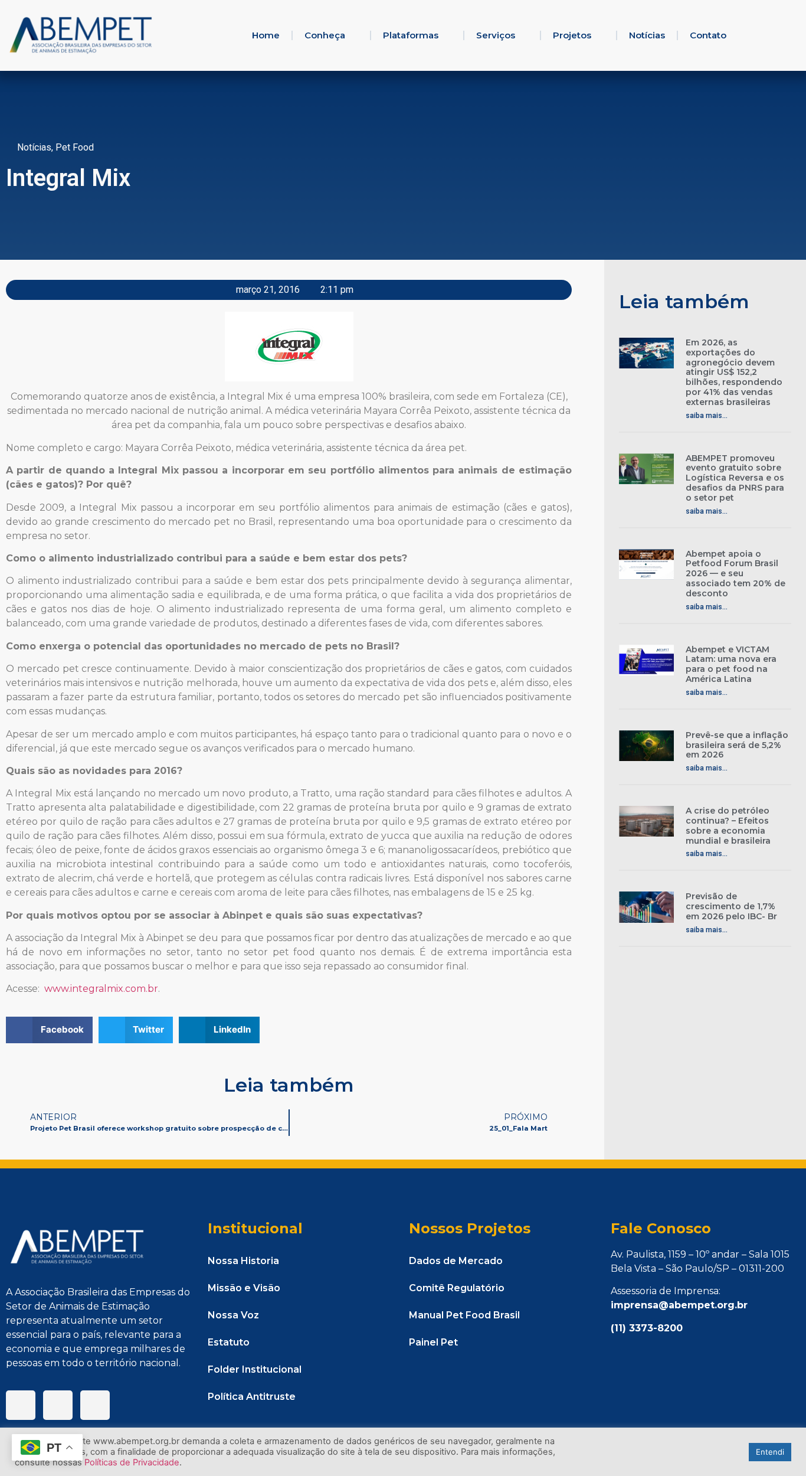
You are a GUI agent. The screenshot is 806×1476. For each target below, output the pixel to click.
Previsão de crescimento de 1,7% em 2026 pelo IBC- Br (731, 906)
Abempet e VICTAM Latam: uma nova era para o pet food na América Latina (731, 664)
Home (266, 35)
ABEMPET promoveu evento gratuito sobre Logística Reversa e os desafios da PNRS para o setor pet (735, 478)
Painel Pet (433, 1342)
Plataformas (410, 35)
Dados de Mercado (456, 1260)
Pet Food (74, 147)
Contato (708, 35)
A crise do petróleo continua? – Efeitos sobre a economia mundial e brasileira (728, 825)
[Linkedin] (58, 1405)
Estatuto (229, 1342)
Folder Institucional (255, 1369)
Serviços (495, 35)
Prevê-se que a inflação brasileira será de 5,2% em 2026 (737, 745)
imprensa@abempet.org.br (679, 1305)
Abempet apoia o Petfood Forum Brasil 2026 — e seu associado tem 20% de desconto (735, 573)
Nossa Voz (233, 1315)
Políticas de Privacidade (131, 1462)
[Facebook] (20, 1405)
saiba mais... (707, 416)
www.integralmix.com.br (101, 988)
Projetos (572, 35)
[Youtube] (95, 1405)
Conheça (324, 35)
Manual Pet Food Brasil (464, 1315)
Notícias (647, 35)
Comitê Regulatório (456, 1288)
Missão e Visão (244, 1288)
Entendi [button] (770, 1452)
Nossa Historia (243, 1260)
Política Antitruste (252, 1396)
